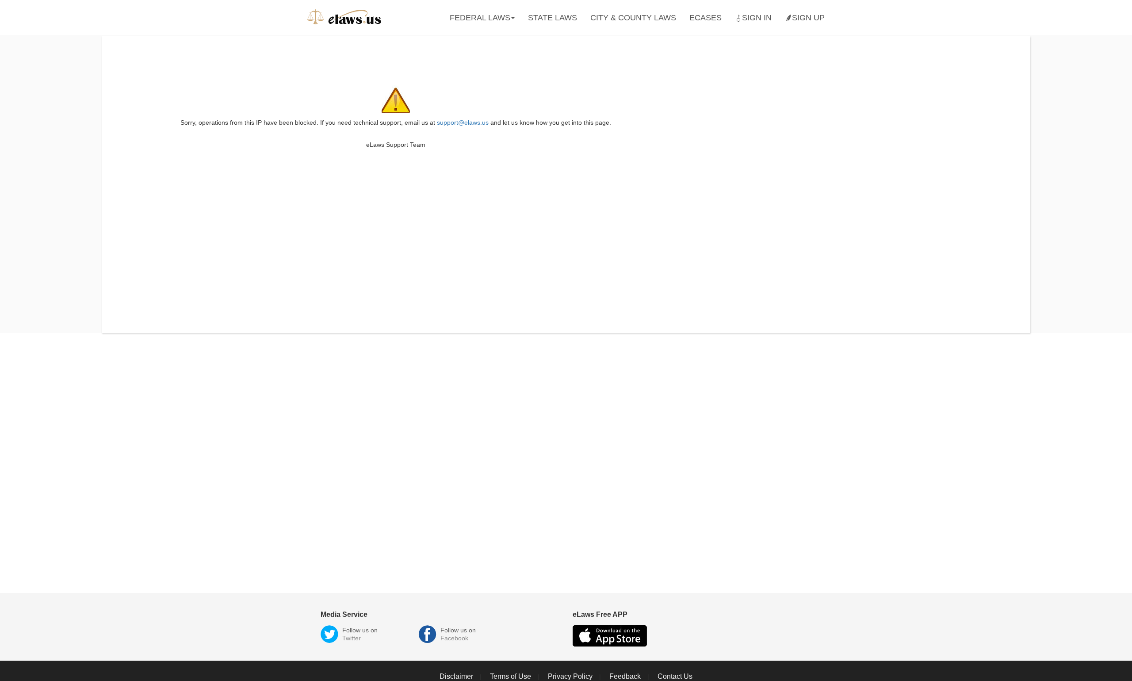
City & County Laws (633, 17)
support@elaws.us (463, 122)
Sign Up (808, 17)
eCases (705, 17)
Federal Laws (480, 17)
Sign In (757, 17)
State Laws (552, 17)
